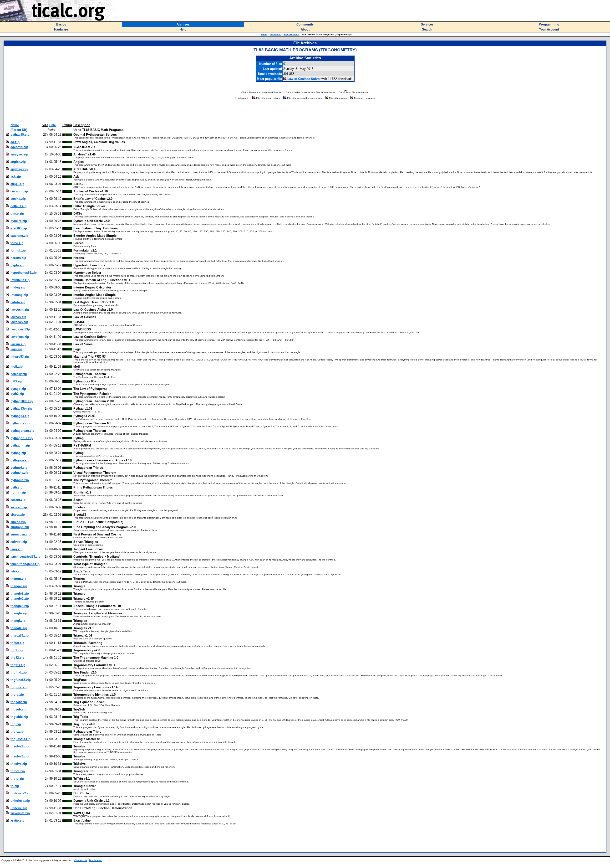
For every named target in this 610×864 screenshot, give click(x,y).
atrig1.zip (17, 184)
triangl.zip (17, 620)
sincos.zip (18, 522)
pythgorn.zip (19, 460)
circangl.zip (19, 191)
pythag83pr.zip (21, 408)
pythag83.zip (19, 416)
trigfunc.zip (18, 687)
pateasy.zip (18, 374)
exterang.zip (19, 235)
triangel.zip (18, 586)
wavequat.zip (20, 813)
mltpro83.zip (19, 356)
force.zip (16, 243)
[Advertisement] (305, 111)
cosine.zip (18, 199)
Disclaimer (95, 860)
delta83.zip (18, 206)
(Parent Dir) (18, 130)
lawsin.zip (17, 344)
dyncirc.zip (18, 221)
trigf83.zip (17, 665)
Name (14, 125)
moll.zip (16, 366)
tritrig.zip (17, 778)
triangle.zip (18, 613)
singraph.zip (19, 527)
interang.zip (19, 295)
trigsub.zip (18, 709)
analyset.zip (19, 154)
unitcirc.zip (18, 808)
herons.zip (18, 258)
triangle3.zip (19, 598)
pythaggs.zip (20, 423)
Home (264, 34)
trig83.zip (17, 657)
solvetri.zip (18, 542)
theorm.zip (18, 579)
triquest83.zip (20, 739)
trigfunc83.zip (20, 680)
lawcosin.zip (19, 309)
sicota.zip (17, 514)
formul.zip (18, 250)
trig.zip (15, 724)
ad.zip (15, 142)
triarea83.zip (19, 635)
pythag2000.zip (21, 401)
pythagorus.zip (21, 438)
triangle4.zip (19, 606)
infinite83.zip (20, 280)
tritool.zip (17, 771)
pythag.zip (18, 453)
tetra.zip (16, 571)
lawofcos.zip (19, 337)
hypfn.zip (17, 265)
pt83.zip (16, 381)
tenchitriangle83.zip (25, 564)
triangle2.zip (19, 593)
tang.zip (16, 549)
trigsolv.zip (18, 702)
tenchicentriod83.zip (25, 556)
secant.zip (17, 500)
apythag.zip (19, 169)
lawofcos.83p (20, 329)
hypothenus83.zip (23, 272)
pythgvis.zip (19, 472)
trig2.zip (16, 650)
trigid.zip (17, 694)
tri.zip (14, 786)
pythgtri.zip (18, 467)
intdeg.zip (17, 287)
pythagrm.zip (20, 445)
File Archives (291, 34)
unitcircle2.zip (20, 793)
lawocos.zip (19, 322)
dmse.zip (17, 213)
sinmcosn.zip (20, 534)
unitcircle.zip (20, 800)
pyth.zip (16, 487)
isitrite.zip (17, 302)
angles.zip (18, 162)
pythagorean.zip (22, 430)
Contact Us (80, 860)
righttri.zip (18, 492)
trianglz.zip (18, 628)
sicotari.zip (18, 507)
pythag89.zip (19, 134)
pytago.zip (18, 389)
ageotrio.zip (19, 147)
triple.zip (17, 731)
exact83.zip (18, 228)
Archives (275, 34)
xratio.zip (17, 820)
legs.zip (16, 349)
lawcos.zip (18, 317)
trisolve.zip (18, 764)
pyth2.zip (17, 394)
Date (52, 125)
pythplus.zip (19, 480)
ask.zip (15, 176)
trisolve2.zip (19, 746)
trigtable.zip (19, 717)
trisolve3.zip (19, 756)
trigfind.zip (18, 672)
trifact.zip (17, 643)
